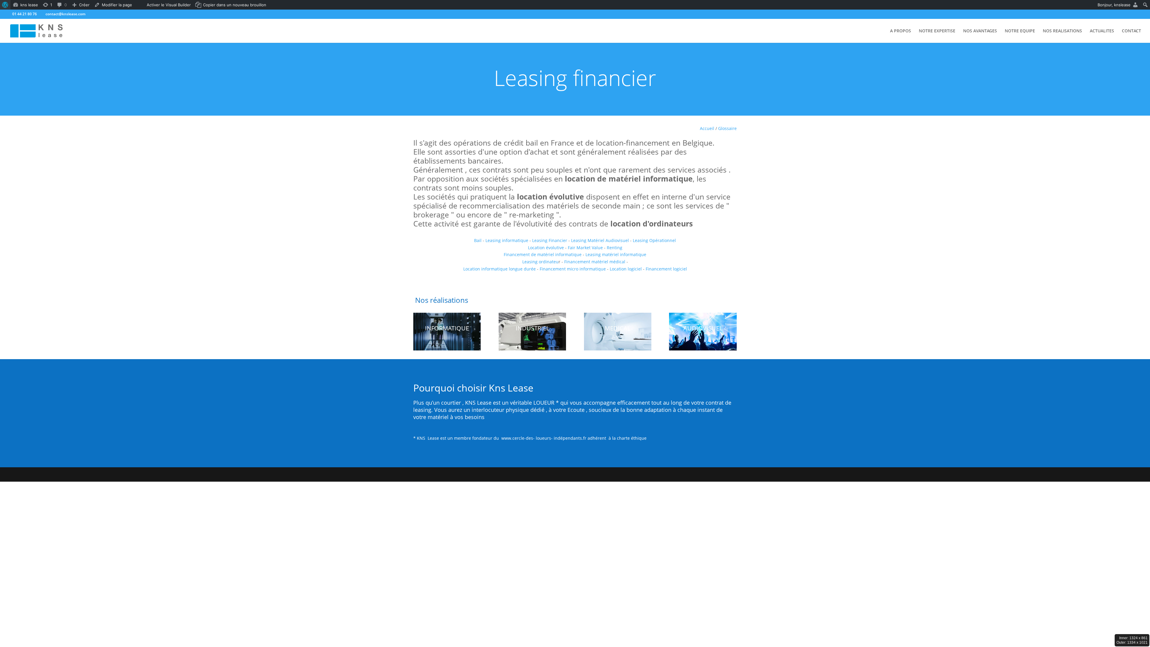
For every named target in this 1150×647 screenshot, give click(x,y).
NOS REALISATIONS (1062, 31)
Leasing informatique (506, 240)
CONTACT (1131, 31)
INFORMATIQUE (447, 328)
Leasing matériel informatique (615, 254)
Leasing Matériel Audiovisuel (600, 240)
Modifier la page (117, 4)
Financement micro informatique (573, 269)
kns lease (29, 4)
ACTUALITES (1102, 31)
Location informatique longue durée (499, 269)
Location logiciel (626, 269)
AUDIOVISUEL (702, 328)
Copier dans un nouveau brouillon (234, 4)
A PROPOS (900, 31)
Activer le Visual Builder (169, 4)
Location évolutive (546, 247)
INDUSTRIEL (532, 328)
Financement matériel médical (594, 261)
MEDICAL (617, 328)
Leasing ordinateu (540, 261)
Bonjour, (1114, 4)
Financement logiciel (665, 269)
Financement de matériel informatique (543, 254)
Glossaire (727, 128)
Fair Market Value (585, 247)
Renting (614, 247)
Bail (478, 240)
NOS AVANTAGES (980, 31)
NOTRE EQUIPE (1020, 31)
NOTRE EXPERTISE (937, 31)
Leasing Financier (550, 240)
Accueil (707, 128)
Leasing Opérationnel (654, 240)
